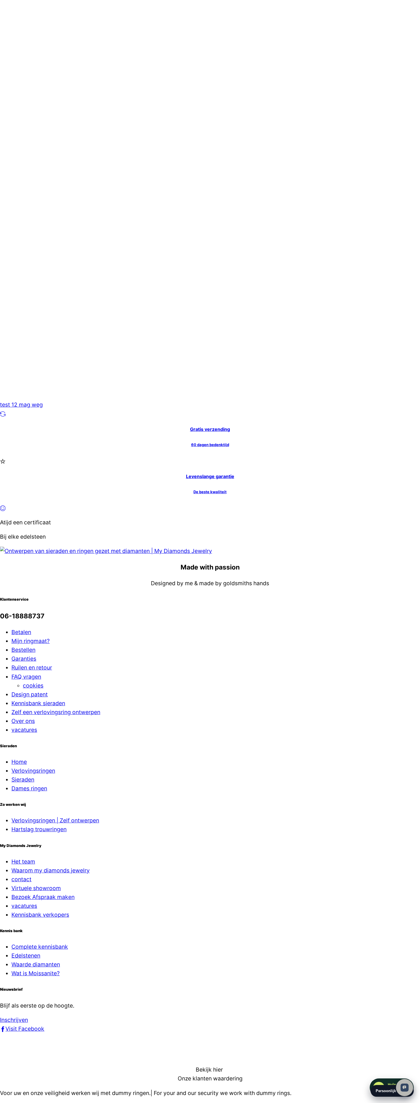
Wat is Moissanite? (35, 973)
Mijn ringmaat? (30, 641)
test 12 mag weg (21, 404)
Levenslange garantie (210, 476)
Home (19, 761)
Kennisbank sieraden (38, 703)
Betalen (21, 632)
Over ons (23, 721)
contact (21, 879)
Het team (23, 861)
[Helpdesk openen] (404, 1087)
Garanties (23, 658)
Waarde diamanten (35, 964)
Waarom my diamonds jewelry (50, 870)
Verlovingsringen (33, 770)
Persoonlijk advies (392, 1091)
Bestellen (23, 649)
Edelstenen (25, 955)
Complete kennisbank (39, 946)
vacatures (24, 729)
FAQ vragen (26, 676)
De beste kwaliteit (210, 491)
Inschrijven (14, 1019)
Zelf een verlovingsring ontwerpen (55, 712)
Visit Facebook (24, 1028)
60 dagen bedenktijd (210, 444)
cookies (33, 685)
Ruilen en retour (31, 667)
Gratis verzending (210, 429)
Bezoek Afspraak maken (43, 897)
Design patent (29, 694)
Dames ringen (29, 788)
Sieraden (22, 779)
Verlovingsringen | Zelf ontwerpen (55, 820)
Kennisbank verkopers (40, 914)
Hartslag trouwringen (39, 829)
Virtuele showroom (36, 888)
